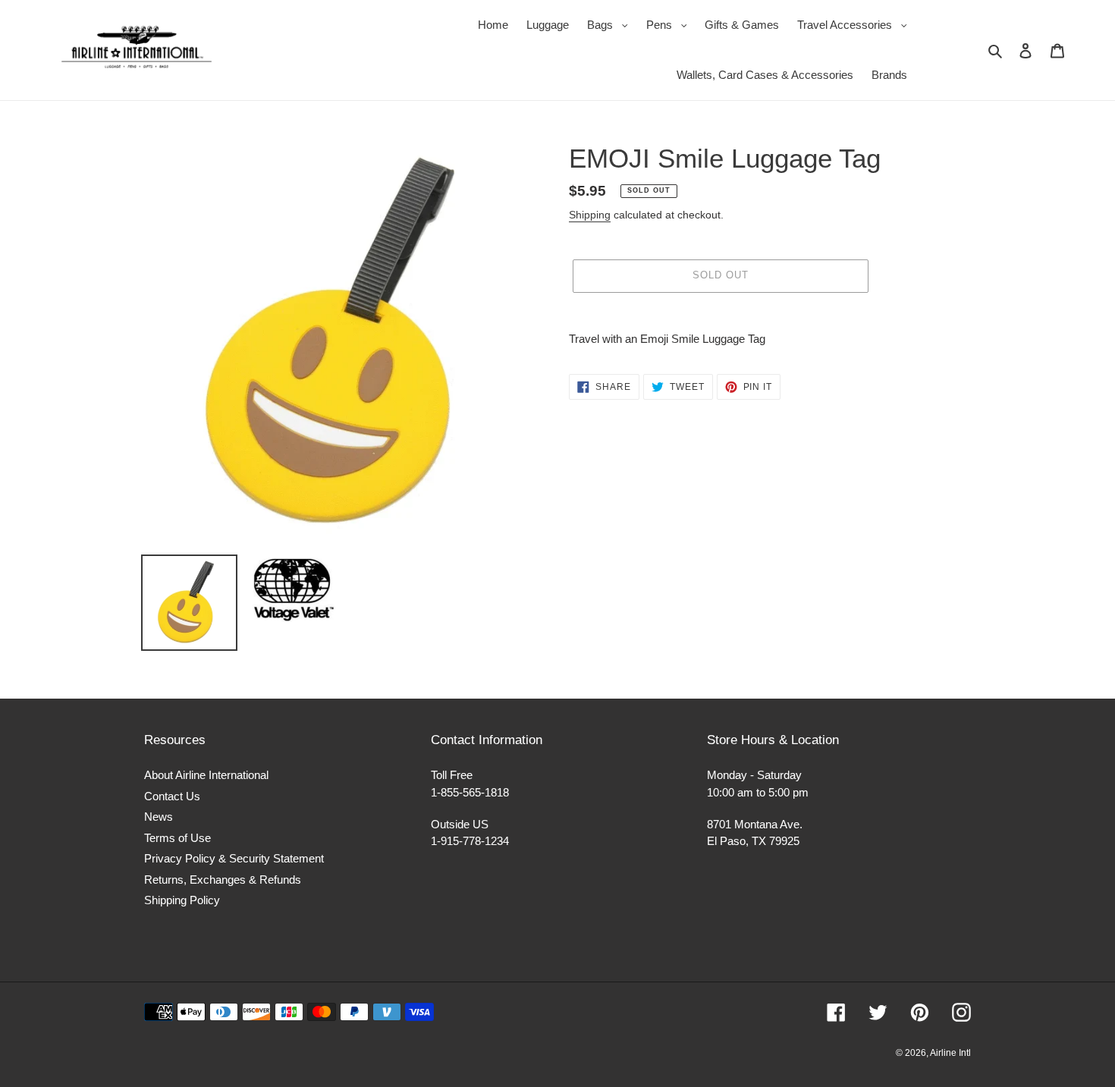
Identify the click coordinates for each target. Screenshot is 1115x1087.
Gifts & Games (742, 24)
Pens (670, 24)
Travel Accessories (856, 24)
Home (493, 24)
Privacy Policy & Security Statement (234, 858)
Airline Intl (950, 1053)
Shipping (590, 215)
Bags (611, 24)
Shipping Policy (182, 900)
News (158, 816)
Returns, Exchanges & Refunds (222, 879)
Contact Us (172, 796)
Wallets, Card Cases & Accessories (765, 74)
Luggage (547, 24)
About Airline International (206, 774)
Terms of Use (177, 837)
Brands (889, 74)
